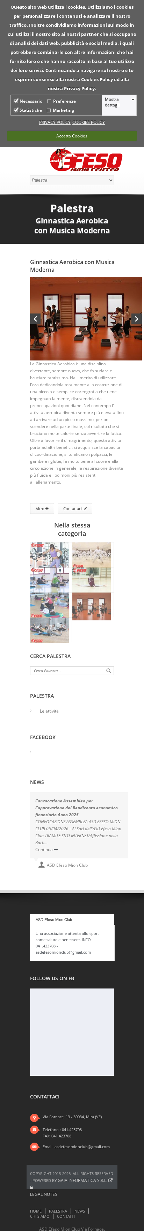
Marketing (63, 110)
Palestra (58, 1211)
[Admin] (31, 1187)
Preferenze (64, 101)
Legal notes (43, 1194)
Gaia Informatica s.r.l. (83, 1180)
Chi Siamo (40, 1216)
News (79, 1211)
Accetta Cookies (71, 136)
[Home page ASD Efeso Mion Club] (87, 160)
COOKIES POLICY (88, 122)
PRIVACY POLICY (55, 122)
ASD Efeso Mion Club (54, 920)
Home (36, 1211)
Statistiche (31, 110)
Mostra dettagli (112, 102)
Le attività (49, 711)
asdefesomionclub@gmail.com (82, 1146)
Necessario (31, 101)
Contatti (66, 1216)
